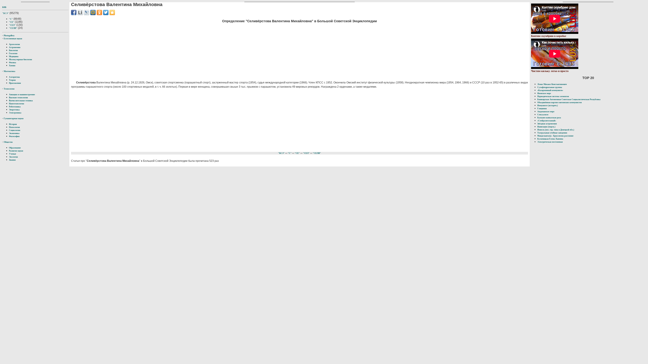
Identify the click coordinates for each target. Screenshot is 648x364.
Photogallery (9, 35)
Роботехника (15, 106)
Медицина (13, 56)
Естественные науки (13, 38)
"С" (11, 19)
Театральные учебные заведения (552, 133)
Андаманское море (545, 111)
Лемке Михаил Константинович (552, 84)
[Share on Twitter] (106, 12)
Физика (12, 62)
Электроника (15, 113)
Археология (14, 44)
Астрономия (14, 47)
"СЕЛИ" (13, 28)
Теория (12, 80)
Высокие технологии (18, 97)
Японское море (544, 93)
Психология (14, 127)
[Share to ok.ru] (99, 12)
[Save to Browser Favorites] (112, 12)
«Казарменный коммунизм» (550, 90)
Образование (15, 148)
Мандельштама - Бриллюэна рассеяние (555, 136)
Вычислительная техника (21, 100)
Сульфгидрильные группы (549, 87)
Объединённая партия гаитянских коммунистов (559, 102)
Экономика (14, 133)
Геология (13, 53)
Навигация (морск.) (546, 127)
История (13, 124)
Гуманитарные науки (13, 118)
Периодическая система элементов (553, 96)
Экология (13, 157)
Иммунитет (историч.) (547, 105)
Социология (14, 130)
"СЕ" (11, 22)
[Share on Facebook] (73, 12)
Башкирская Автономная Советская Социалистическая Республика (568, 99)
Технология (9, 89)
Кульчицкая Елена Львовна (550, 139)
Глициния (542, 108)
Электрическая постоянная (550, 142)
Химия (12, 65)
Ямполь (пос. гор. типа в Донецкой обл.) (555, 130)
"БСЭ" (5, 13)
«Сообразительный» (546, 120)
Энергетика (14, 110)
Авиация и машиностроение (22, 94)
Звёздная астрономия (547, 124)
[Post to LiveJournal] (86, 12)
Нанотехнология (16, 103)
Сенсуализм (542, 114)
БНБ (4, 7)
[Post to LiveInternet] (80, 12)
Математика (9, 71)
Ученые (12, 154)
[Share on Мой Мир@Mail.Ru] (93, 12)
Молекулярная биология (20, 59)
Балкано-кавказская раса (549, 117)
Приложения (15, 83)
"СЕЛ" (12, 25)
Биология (13, 50)
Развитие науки (16, 151)
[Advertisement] (172, 49)
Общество (8, 142)
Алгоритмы (14, 77)
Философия (14, 136)
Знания (12, 160)
